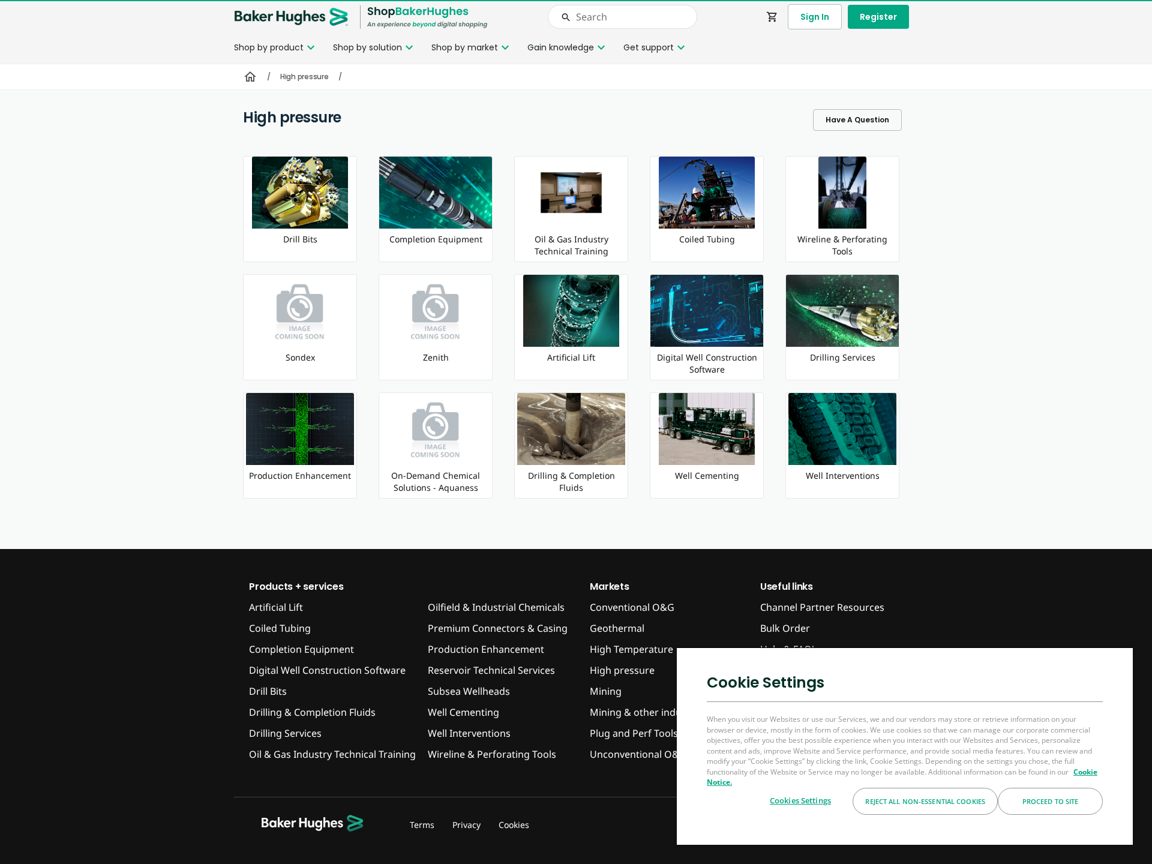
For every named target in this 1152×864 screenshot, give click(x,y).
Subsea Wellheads (469, 691)
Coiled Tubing (280, 628)
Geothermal (617, 628)
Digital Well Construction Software (327, 670)
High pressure (304, 76)
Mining (606, 691)
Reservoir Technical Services (491, 670)
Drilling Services (285, 733)
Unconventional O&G (638, 754)
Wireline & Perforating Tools (492, 754)
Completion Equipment (301, 649)
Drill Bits (268, 691)
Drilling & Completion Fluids (312, 712)
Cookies (514, 824)
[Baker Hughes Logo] (291, 17)
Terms (422, 824)
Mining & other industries (648, 712)
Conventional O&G (632, 607)
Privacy (466, 824)
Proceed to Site (1050, 801)
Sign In (814, 17)
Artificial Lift (276, 607)
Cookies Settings (800, 800)
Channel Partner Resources (822, 607)
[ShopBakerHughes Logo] (427, 17)
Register (878, 17)
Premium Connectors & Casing (498, 628)
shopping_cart (772, 17)
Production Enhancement (486, 649)
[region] (905, 746)
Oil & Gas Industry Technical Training (332, 754)
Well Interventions (469, 733)
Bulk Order (785, 628)
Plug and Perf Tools (634, 733)
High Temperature (631, 649)
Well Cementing (463, 712)
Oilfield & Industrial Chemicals (496, 607)
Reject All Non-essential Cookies (925, 801)
